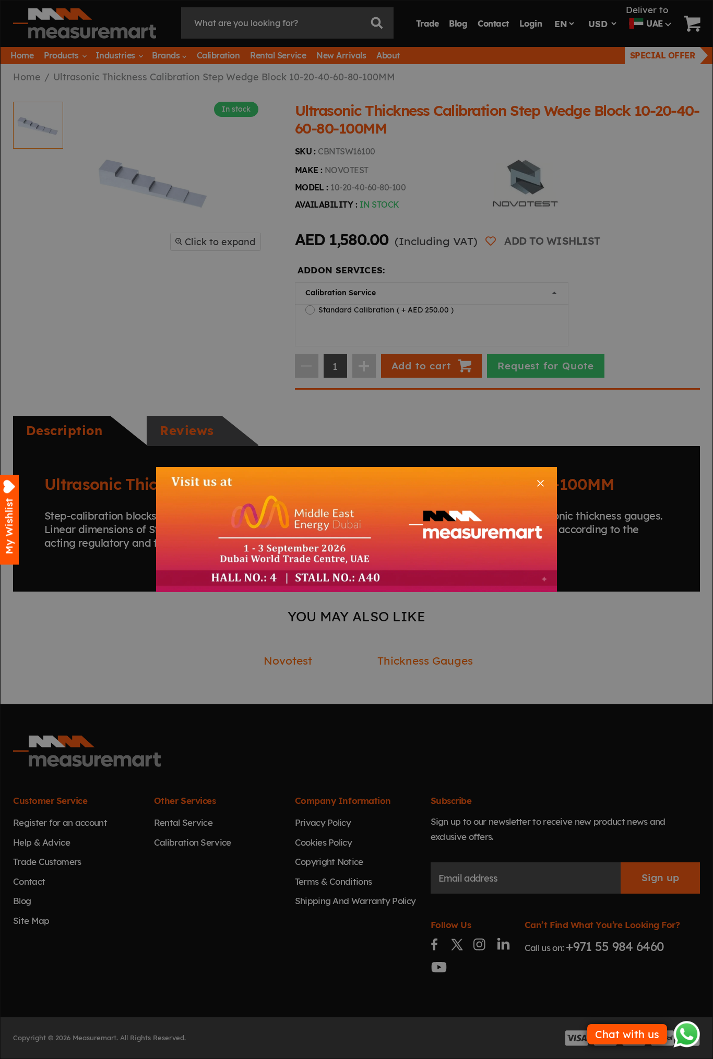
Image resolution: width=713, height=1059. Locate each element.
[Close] (540, 483)
